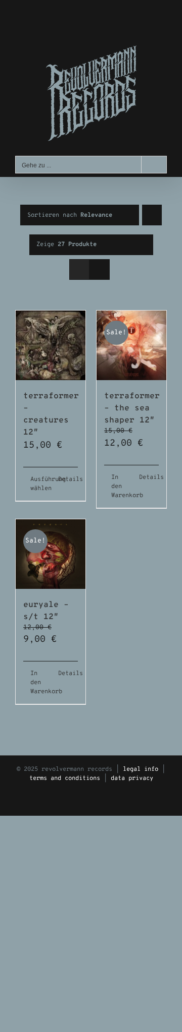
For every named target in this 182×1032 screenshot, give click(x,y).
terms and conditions (64, 778)
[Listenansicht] (99, 269)
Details (68, 479)
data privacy (132, 778)
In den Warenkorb (121, 486)
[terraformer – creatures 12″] (50, 345)
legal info (140, 769)
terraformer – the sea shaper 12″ (132, 408)
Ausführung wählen (40, 484)
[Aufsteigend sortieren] (152, 215)
